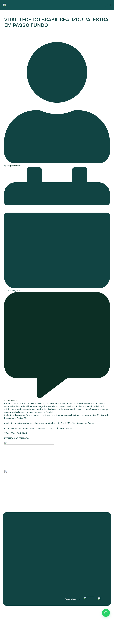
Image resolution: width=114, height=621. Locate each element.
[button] (110, 5)
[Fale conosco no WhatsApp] (106, 613)
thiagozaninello (14, 165)
